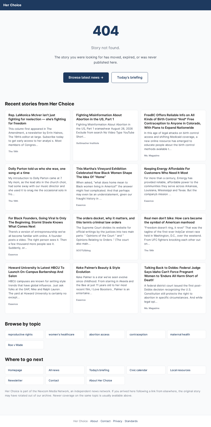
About (94, 421)
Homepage (15, 370)
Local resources (180, 370)
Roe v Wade (15, 345)
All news (54, 370)
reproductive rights (20, 334)
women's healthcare (61, 334)
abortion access (99, 334)
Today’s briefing (129, 77)
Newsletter (15, 380)
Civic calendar (138, 370)
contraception (139, 334)
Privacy (117, 421)
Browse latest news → (86, 77)
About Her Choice (100, 380)
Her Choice (12, 5)
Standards (131, 421)
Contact (54, 380)
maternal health (180, 334)
